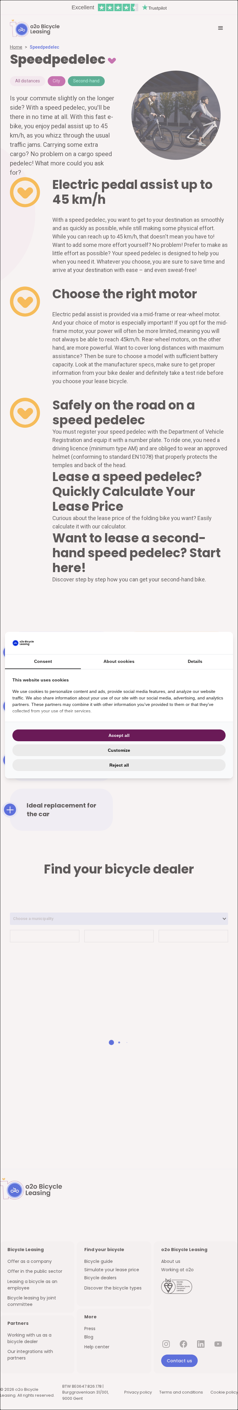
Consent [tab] (43, 661)
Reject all (119, 765)
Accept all (119, 735)
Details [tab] (195, 661)
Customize (119, 750)
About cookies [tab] (119, 661)
